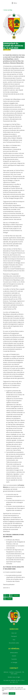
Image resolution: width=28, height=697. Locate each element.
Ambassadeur (14, 652)
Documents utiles (14, 643)
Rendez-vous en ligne (14, 677)
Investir (14, 656)
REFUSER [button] (5, 693)
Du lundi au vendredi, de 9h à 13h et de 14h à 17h (14, 681)
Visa (14, 639)
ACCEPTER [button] (12, 693)
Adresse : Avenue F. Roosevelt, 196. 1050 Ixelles (14, 672)
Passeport (14, 636)
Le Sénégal (14, 662)
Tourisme (14, 659)
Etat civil (14, 633)
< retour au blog (7, 10)
